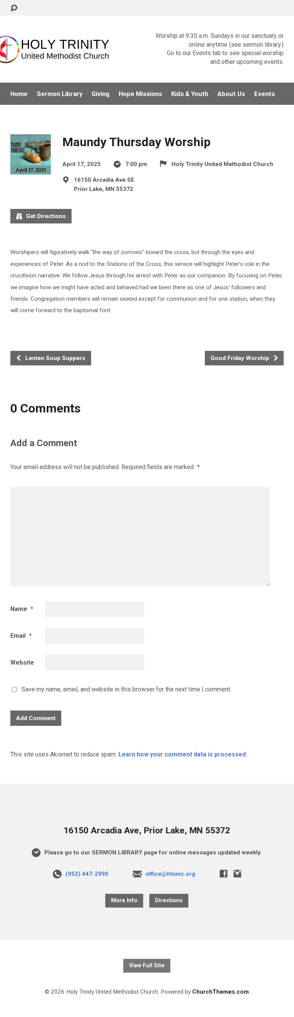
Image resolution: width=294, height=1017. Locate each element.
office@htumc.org (170, 873)
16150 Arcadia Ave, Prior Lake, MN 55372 (147, 830)
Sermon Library (59, 94)
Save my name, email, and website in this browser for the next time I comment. (126, 689)
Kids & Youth (189, 94)
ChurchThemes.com (220, 991)
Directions (169, 900)
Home (19, 94)
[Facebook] (223, 873)
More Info (124, 900)
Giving (100, 94)
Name (21, 609)
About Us (231, 94)
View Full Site (147, 965)
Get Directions (45, 216)
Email (21, 635)
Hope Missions (140, 94)
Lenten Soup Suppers (54, 358)
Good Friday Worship (241, 358)
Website (22, 662)
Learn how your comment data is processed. (182, 754)
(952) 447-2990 (86, 873)
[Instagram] (237, 873)
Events (264, 94)
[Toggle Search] (13, 8)
